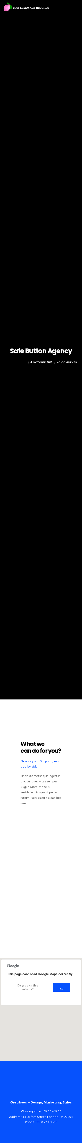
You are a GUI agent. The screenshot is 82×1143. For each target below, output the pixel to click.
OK (61, 989)
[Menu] (75, 7)
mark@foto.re (16, 362)
